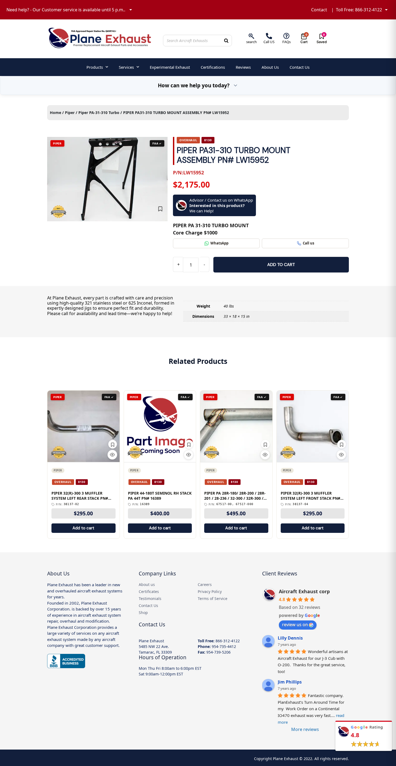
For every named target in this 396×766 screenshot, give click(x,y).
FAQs (286, 41)
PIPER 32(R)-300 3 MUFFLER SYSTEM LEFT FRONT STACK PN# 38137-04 (310, 496)
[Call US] (269, 36)
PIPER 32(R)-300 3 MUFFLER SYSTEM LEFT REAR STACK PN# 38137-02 (79, 496)
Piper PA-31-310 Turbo (98, 112)
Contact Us (300, 67)
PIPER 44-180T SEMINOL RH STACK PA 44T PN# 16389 (160, 496)
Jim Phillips (290, 682)
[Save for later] (160, 209)
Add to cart (281, 264)
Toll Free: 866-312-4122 (359, 10)
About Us (270, 67)
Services (126, 67)
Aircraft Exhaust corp (304, 591)
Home (55, 112)
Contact (319, 10)
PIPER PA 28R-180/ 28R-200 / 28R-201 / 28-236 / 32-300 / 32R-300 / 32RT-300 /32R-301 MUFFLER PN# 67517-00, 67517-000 (235, 496)
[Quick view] (112, 455)
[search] (251, 36)
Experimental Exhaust (170, 67)
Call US (269, 41)
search (251, 41)
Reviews (243, 67)
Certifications (213, 67)
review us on (295, 624)
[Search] (226, 40)
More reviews (305, 729)
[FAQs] (286, 36)
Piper (70, 112)
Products (94, 67)
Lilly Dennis (290, 638)
